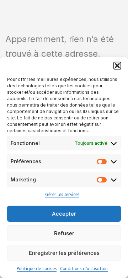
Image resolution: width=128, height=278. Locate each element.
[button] (117, 65)
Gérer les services (62, 194)
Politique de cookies (37, 268)
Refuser (64, 233)
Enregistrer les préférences (64, 252)
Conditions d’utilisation (84, 268)
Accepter (64, 213)
